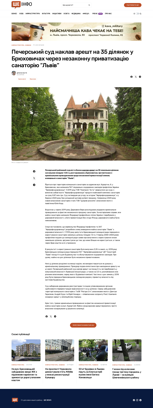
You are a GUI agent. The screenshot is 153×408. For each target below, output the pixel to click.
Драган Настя (22, 73)
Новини (28, 45)
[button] (137, 13)
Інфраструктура (18, 45)
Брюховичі (22, 79)
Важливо (33, 79)
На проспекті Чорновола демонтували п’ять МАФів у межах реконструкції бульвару (59, 373)
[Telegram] (140, 400)
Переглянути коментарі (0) (83, 325)
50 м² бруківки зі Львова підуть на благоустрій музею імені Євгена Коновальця (91, 373)
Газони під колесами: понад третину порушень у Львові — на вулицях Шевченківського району (126, 373)
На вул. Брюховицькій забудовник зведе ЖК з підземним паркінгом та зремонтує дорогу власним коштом (26, 375)
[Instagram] (137, 400)
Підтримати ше (133, 5)
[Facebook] (134, 400)
